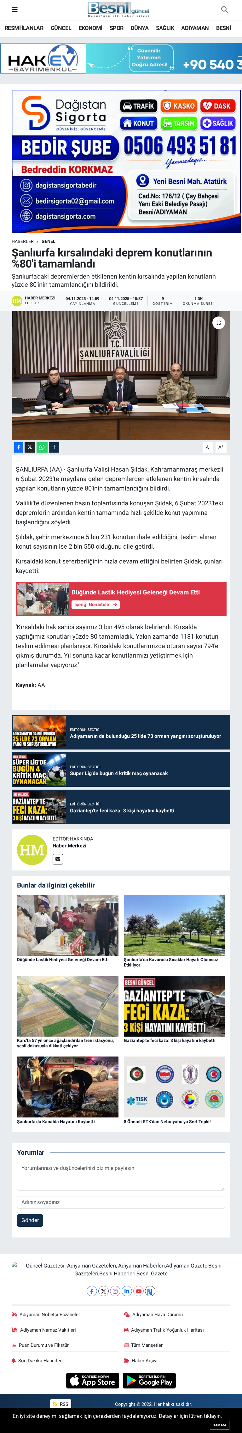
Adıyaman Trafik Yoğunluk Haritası (167, 1330)
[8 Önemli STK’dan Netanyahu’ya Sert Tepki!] (174, 1086)
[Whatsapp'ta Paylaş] (42, 447)
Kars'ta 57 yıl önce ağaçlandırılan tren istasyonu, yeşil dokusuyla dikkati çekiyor (65, 1043)
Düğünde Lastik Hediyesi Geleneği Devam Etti (63, 959)
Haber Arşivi (145, 1361)
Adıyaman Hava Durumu (157, 1314)
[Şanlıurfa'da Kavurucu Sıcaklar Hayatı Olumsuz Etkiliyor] (174, 925)
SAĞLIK (165, 28)
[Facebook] (92, 1291)
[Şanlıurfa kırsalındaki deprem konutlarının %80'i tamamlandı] (121, 375)
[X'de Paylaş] (30, 447)
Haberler (23, 241)
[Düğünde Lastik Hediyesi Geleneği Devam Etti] (67, 925)
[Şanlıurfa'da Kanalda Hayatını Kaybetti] (67, 1086)
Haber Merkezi (69, 846)
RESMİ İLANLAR (24, 28)
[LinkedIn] (127, 1291)
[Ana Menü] (15, 10)
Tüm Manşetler (147, 1345)
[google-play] (149, 1380)
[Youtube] (138, 1291)
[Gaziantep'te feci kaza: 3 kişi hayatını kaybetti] (174, 1005)
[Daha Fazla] (54, 447)
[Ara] (224, 10)
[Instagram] (115, 1291)
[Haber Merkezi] (32, 849)
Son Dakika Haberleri (40, 1361)
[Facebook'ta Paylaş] (18, 447)
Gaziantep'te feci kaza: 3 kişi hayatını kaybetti (170, 1040)
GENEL (48, 241)
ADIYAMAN (195, 28)
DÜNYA (139, 28)
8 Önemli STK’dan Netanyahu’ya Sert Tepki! (167, 1121)
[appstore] (93, 1380)
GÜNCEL (61, 28)
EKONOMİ (90, 28)
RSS (63, 1404)
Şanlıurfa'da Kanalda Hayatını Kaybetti (56, 1121)
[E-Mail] (58, 859)
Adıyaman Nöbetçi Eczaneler (50, 1314)
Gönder (30, 1220)
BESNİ (223, 28)
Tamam (219, 1425)
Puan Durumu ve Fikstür (44, 1345)
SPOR (117, 28)
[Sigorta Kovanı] (126, 161)
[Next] (150, 1291)
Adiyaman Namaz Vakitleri (48, 1330)
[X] (103, 1291)
